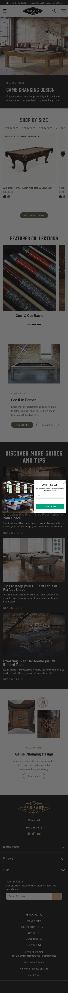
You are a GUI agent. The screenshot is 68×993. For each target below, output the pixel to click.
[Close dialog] (64, 482)
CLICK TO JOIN (50, 506)
